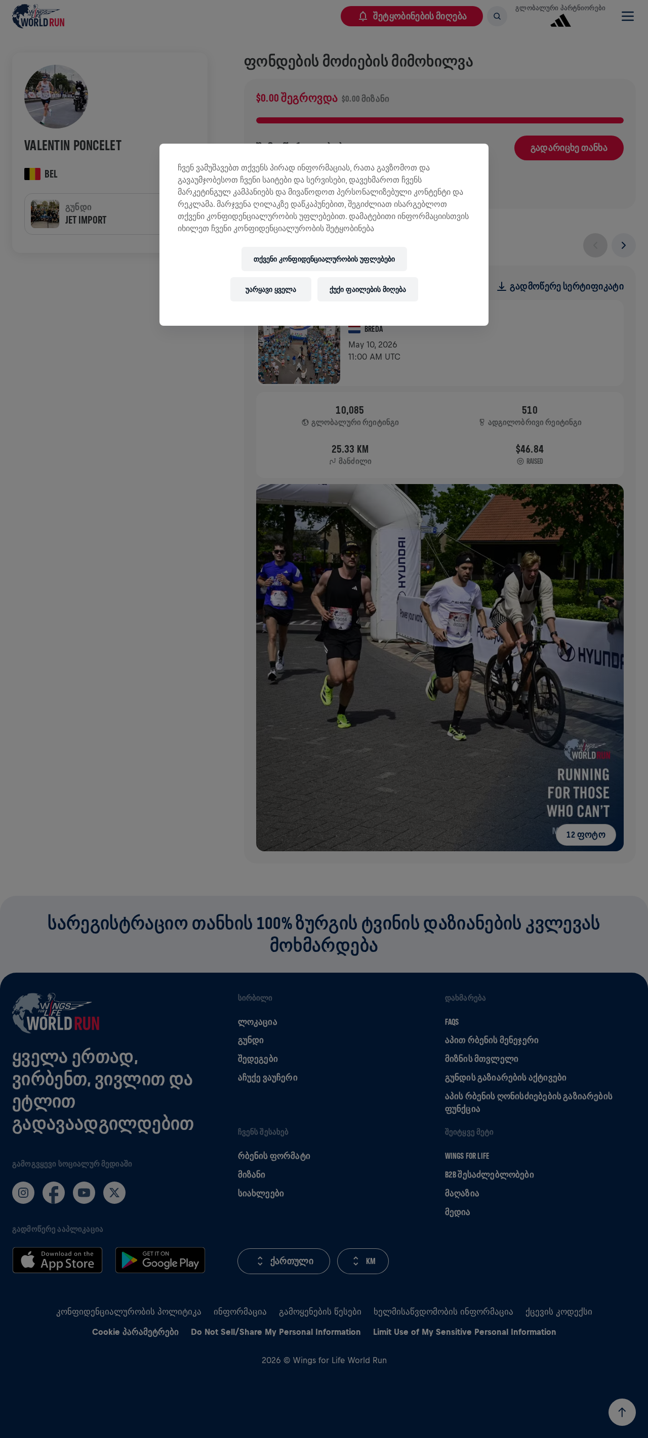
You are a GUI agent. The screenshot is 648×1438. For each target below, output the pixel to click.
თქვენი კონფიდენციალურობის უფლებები (324, 259)
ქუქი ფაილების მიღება (368, 289)
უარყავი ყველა (271, 289)
